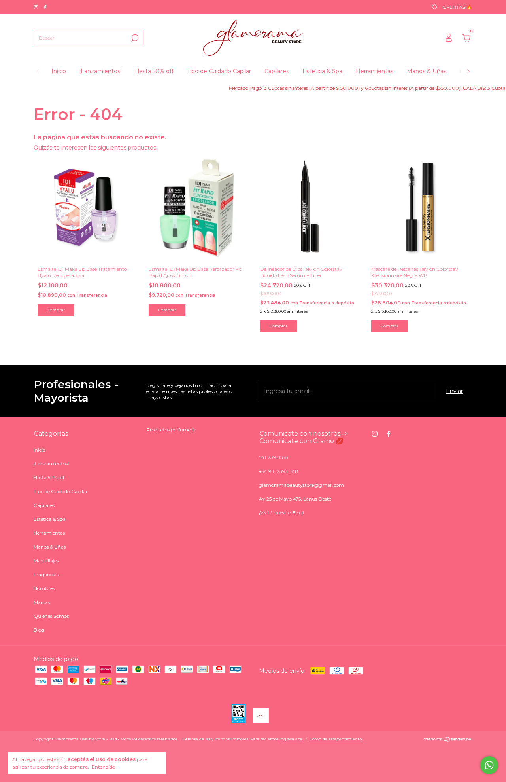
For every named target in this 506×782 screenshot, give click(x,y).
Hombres (44, 588)
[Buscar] (134, 38)
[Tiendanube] (447, 740)
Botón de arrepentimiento (336, 739)
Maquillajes (46, 561)
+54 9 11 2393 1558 (278, 471)
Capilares (276, 71)
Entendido (103, 767)
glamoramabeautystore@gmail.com (301, 485)
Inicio (58, 71)
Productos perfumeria (171, 430)
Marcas (42, 602)
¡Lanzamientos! (100, 71)
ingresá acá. (291, 739)
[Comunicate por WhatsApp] (489, 765)
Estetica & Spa (322, 71)
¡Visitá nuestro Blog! (281, 513)
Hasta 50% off (154, 71)
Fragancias (46, 574)
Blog (39, 630)
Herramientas (374, 71)
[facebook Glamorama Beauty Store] (45, 7)
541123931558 (273, 457)
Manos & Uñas (426, 71)
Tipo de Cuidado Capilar (219, 71)
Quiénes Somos (51, 616)
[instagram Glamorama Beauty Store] (37, 7)
